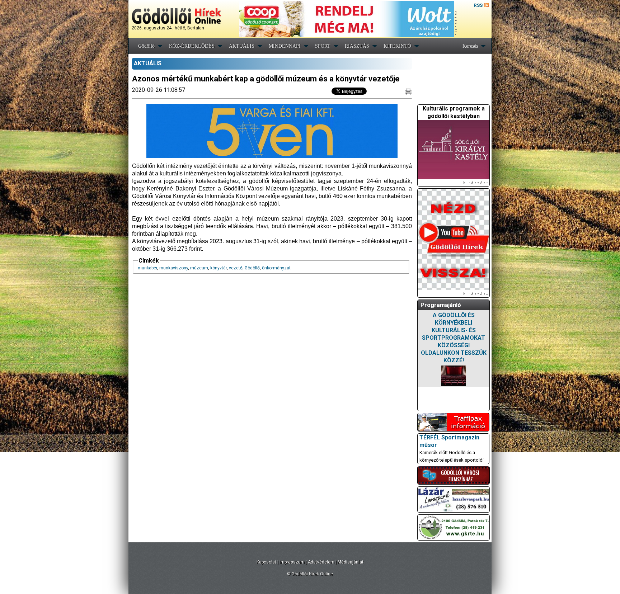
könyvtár (218, 267)
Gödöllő (146, 46)
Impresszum (292, 562)
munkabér (147, 267)
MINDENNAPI (285, 46)
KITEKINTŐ (397, 46)
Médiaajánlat (350, 562)
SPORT (322, 46)
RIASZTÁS (357, 46)
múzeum (199, 267)
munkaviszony (173, 267)
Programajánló (441, 305)
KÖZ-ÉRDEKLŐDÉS (192, 46)
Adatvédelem (321, 562)
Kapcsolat (266, 562)
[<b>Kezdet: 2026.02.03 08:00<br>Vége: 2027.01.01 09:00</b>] (453, 376)
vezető (236, 267)
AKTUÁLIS (241, 46)
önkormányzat (276, 267)
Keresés (470, 46)
